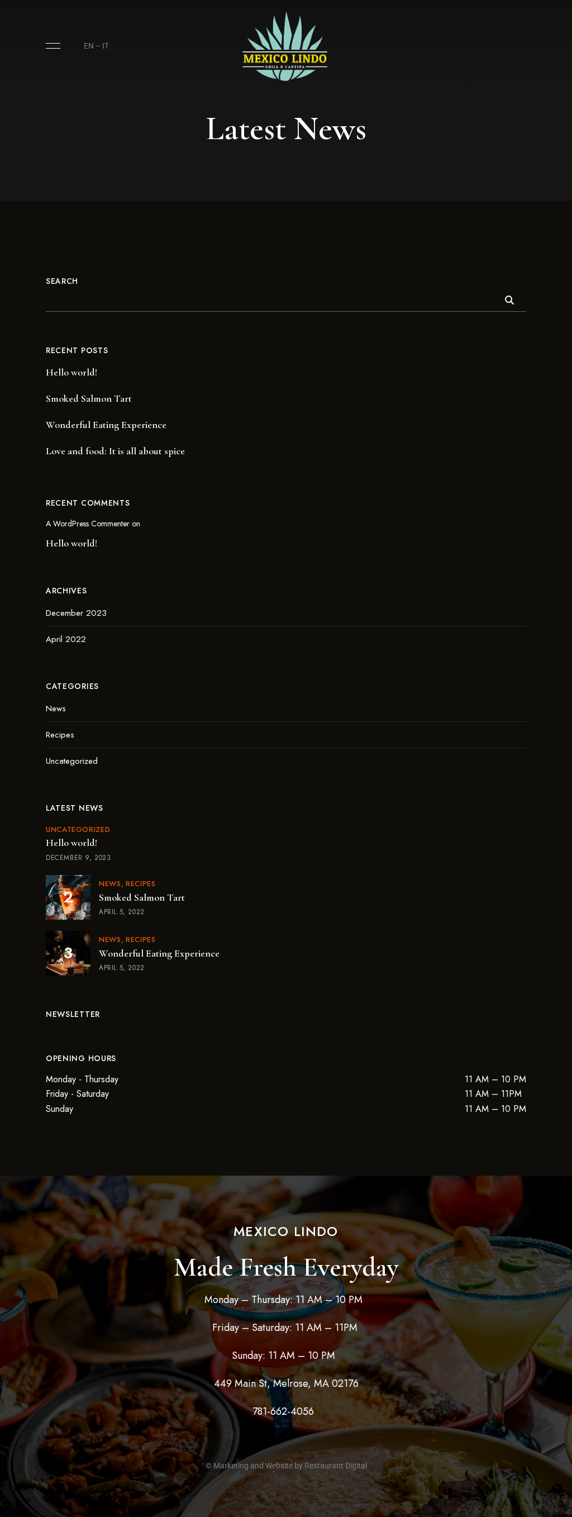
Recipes (60, 735)
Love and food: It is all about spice (115, 451)
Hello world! (71, 372)
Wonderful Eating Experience (106, 425)
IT (105, 45)
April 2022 (66, 639)
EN (89, 45)
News (56, 708)
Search (62, 281)
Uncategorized (72, 761)
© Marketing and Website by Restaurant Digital (286, 1465)
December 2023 (76, 613)
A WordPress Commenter (88, 523)
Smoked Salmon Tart (89, 398)
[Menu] (50, 46)
